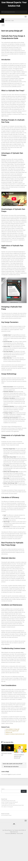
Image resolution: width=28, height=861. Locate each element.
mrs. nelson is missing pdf (7, 806)
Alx (22, 833)
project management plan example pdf (9, 802)
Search (2, 789)
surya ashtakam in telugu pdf (12, 729)
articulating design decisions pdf (8, 800)
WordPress (13, 833)
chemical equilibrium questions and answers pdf (19, 756)
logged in (9, 774)
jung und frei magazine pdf (11, 730)
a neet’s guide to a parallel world (8, 803)
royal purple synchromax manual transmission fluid (12, 805)
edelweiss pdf (8, 732)
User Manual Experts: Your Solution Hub (14, 4)
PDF (3, 25)
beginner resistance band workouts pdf (14, 734)
